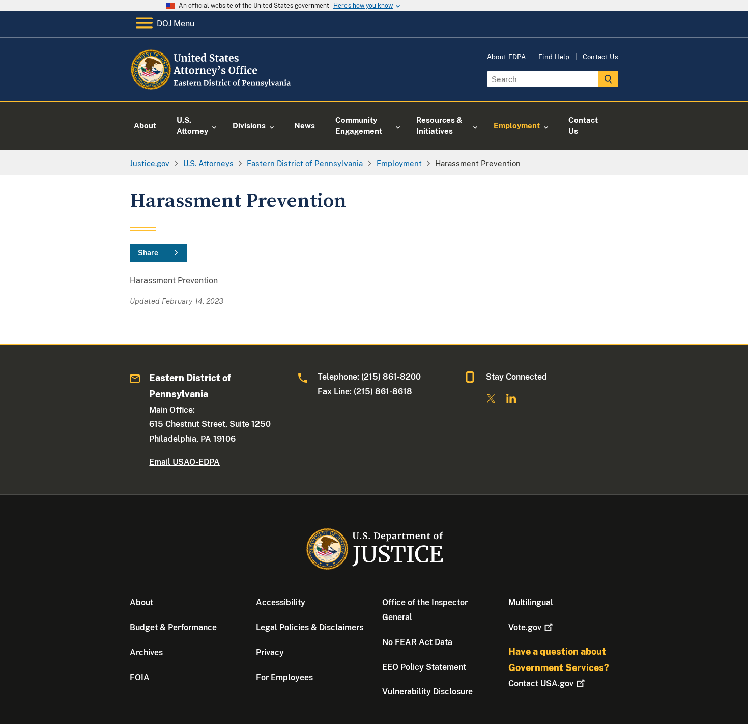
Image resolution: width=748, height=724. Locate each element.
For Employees (284, 677)
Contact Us (600, 57)
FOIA (140, 677)
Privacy (270, 652)
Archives (146, 652)
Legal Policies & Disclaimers (309, 627)
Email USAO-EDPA (184, 462)
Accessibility (280, 602)
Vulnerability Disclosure (427, 691)
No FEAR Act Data (417, 642)
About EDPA (506, 57)
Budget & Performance (173, 627)
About (141, 602)
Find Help (554, 57)
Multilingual (530, 602)
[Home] (212, 88)
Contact (540, 683)
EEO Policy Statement (424, 667)
